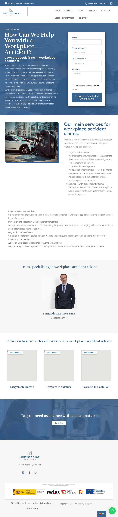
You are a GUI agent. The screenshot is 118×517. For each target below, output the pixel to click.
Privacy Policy (46, 503)
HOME (57, 11)
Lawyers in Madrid (22, 387)
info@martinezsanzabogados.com (21, 3)
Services (68, 11)
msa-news (106, 11)
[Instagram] (35, 472)
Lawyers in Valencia (59, 387)
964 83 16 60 (92, 4)
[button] (112, 510)
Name (74, 37)
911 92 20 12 (103, 4)
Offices (91, 11)
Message (76, 69)
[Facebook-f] (29, 472)
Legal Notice (32, 503)
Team (81, 11)
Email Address (78, 59)
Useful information (64, 18)
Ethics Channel (17, 503)
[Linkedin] (23, 472)
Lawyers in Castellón (96, 387)
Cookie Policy (32, 508)
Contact (83, 18)
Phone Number (78, 48)
